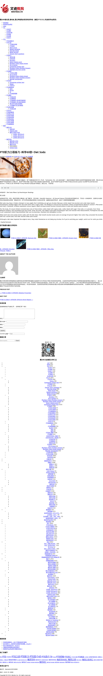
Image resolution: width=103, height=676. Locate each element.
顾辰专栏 (52, 484)
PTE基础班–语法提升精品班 (18, 100)
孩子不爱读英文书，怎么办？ (11, 645)
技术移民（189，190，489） (52, 516)
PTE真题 (54, 657)
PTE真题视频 (13, 93)
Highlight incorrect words (17, 69)
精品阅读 (5, 23)
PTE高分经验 (10, 107)
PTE (4, 39)
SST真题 (86, 657)
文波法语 (49, 489)
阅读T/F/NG (52, 623)
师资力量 (48, 469)
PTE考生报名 (10, 119)
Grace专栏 (52, 481)
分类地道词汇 (50, 530)
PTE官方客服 (10, 120)
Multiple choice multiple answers (20, 77)
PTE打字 (12, 85)
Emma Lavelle (50, 472)
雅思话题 (49, 662)
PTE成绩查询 (10, 124)
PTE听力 (8, 55)
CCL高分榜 (9, 32)
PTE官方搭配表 (50, 526)
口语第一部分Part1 (18, 134)
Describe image (14, 51)
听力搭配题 (52, 605)
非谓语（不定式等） (50, 552)
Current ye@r (4, 333)
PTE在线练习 (10, 41)
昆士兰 (52, 501)
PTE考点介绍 (10, 114)
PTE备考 (49, 406)
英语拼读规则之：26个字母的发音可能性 (15, 642)
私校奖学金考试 (7, 24)
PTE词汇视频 (13, 73)
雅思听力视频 (52, 565)
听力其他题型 (52, 599)
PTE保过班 (13, 97)
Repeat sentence (15, 49)
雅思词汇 (42, 662)
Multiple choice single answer (19, 63)
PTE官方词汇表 (50, 528)
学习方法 (50, 547)
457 (48, 363)
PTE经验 (60, 656)
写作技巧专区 (13, 148)
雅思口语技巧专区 (15, 132)
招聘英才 (49, 487)
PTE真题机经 (10, 87)
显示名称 (3, 321)
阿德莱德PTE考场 (50, 555)
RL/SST (12, 90)
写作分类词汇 (51, 577)
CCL (4, 27)
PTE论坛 (8, 110)
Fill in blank (13, 74)
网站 (1, 327)
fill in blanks (13, 65)
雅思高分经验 (50, 632)
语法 (48, 542)
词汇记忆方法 (50, 533)
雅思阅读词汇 (50, 540)
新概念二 (51, 466)
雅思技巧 (24, 662)
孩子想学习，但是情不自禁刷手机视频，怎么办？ (17, 644)
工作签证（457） (52, 515)
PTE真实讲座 (13, 44)
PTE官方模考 (10, 122)
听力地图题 (52, 601)
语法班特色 (52, 611)
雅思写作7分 (38, 660)
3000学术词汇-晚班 (52, 436)
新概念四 (51, 467)
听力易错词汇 (52, 606)
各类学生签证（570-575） (52, 513)
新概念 (50, 462)
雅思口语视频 (52, 564)
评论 (2, 318)
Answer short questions (17, 54)
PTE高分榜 (13, 109)
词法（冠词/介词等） (50, 549)
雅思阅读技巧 (62, 662)
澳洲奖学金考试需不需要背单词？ (13, 649)
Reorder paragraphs (16, 79)
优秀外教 (50, 474)
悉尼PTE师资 (50, 486)
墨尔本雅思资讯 (50, 571)
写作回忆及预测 (51, 628)
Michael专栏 (52, 482)
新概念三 (51, 464)
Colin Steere (50, 471)
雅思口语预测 (97, 659)
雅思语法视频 (52, 569)
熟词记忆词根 (50, 532)
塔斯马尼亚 (52, 498)
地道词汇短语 (13, 131)
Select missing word (16, 62)
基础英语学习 (48, 461)
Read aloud (13, 47)
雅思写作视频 (52, 562)
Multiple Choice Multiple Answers (20, 68)
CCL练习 (8, 37)
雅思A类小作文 (14, 141)
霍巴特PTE (48, 633)
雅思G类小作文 (14, 143)
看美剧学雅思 (13, 660)
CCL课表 (8, 34)
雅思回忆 (11, 662)
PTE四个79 (47, 656)
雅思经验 (37, 662)
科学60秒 (12, 59)
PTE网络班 (13, 98)
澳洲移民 (48, 509)
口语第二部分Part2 (18, 136)
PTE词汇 (68, 657)
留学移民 (50, 511)
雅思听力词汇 (50, 538)
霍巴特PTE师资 (50, 635)
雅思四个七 (5, 662)
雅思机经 (29, 662)
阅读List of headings (52, 620)
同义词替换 (52, 616)
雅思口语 (9, 127)
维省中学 (50, 508)
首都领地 (52, 506)
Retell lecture (14, 52)
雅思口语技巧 (79, 659)
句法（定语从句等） (50, 545)
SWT (52, 429)
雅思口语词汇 (50, 537)
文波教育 (30, 156)
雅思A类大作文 (24, 659)
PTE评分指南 (10, 115)
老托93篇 (12, 57)
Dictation (12, 60)
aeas (4, 26)
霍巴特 (72, 662)
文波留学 (48, 491)
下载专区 (49, 459)
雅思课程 (50, 610)
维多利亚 (51, 503)
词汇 (48, 523)
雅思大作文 (13, 144)
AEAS (48, 364)
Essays (12, 84)
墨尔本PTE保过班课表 (16, 103)
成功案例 (50, 574)
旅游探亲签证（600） (52, 518)
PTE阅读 (8, 71)
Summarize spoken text (17, 66)
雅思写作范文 (53, 660)
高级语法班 (52, 443)
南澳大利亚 (52, 496)
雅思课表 (51, 613)
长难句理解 (52, 618)
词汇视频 (19, 659)
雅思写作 (9, 139)
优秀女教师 (50, 476)
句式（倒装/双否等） (50, 543)
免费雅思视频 (50, 560)
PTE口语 (8, 42)
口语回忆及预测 (51, 630)
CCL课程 (8, 31)
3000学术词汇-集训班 (52, 437)
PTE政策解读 (10, 112)
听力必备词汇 (52, 603)
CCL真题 (8, 36)
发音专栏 (12, 129)
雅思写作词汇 (50, 535)
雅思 (4, 126)
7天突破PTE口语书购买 (16, 105)
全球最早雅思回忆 (93, 657)
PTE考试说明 (10, 117)
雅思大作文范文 (17, 662)
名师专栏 (50, 479)
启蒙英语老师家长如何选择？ (11, 647)
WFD (11, 89)
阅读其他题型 (52, 625)
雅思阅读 (50, 615)
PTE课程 (8, 95)
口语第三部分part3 (18, 137)
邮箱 (2, 324)
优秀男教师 (50, 477)
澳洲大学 (50, 494)
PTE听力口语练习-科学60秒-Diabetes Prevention (15, 293)
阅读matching (52, 622)
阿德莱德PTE (48, 554)
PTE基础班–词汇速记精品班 (18, 102)
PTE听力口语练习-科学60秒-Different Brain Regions (16, 299)
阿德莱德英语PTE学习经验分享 (50, 557)
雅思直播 (33, 662)
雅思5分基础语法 (50, 550)
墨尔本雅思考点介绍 (52, 572)
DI (10, 92)
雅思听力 (50, 598)
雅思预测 (67, 662)
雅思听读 (50, 608)
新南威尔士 (52, 499)
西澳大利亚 (52, 504)
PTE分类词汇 (50, 525)
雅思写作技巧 (45, 659)
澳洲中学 (50, 493)
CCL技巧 (8, 29)
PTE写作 (8, 81)
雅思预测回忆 (50, 627)
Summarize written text (17, 82)
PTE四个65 (35, 656)
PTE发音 (12, 46)
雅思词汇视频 (52, 567)
